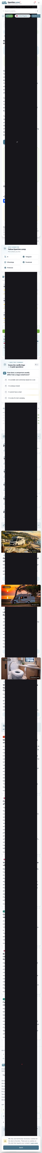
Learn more (34, 1143)
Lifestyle (7, 533)
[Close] (29, 16)
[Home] (3, 16)
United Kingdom (23, 16)
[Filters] (37, 11)
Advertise (5, 1086)
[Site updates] (34, 3)
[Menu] (38, 3)
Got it (21, 1147)
